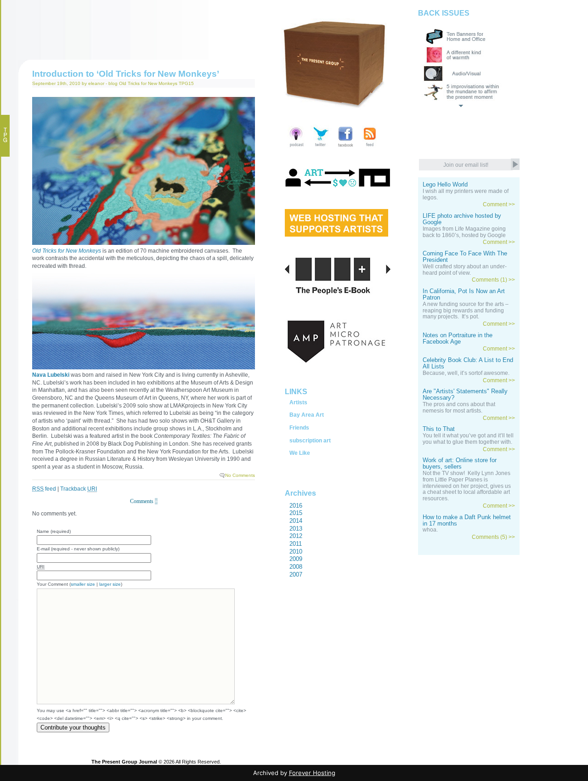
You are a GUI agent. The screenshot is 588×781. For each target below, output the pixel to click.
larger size (110, 584)
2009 (295, 558)
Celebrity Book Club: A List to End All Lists (468, 363)
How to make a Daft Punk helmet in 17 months (467, 520)
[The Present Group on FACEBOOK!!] (345, 147)
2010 (295, 551)
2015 (295, 512)
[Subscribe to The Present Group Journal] (369, 147)
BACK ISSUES (443, 13)
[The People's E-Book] (337, 287)
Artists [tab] (298, 402)
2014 (295, 520)
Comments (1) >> (493, 280)
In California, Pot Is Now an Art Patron (464, 294)
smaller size (83, 584)
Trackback (78, 489)
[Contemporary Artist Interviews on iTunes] (296, 147)
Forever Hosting (312, 772)
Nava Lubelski (50, 375)
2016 (295, 505)
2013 (295, 528)
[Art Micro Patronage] (337, 352)
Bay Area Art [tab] (306, 415)
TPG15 (186, 83)
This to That (439, 429)
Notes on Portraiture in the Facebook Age (457, 338)
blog (113, 83)
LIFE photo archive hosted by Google (462, 219)
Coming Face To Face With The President (465, 256)
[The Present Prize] (336, 233)
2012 (295, 535)
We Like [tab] (299, 453)
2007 (295, 574)
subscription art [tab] (310, 440)
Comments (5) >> (493, 537)
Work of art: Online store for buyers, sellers (460, 463)
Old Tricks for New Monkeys (148, 83)
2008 (295, 566)
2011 (295, 543)
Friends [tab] (299, 427)
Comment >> (499, 204)
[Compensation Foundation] (337, 187)
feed (44, 489)
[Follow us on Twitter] (321, 147)
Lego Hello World (445, 184)
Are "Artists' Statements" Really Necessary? (465, 394)
